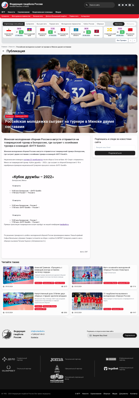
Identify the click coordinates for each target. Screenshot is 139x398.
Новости (11, 12)
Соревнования (24, 12)
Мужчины (119, 24)
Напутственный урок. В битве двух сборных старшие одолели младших (51, 294)
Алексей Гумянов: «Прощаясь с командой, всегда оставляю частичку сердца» (48, 269)
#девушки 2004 (21, 116)
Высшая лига (38, 16)
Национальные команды (42, 12)
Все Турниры (122, 40)
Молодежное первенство (21, 16)
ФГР (3, 12)
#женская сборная (110, 283)
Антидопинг (85, 16)
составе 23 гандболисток (33, 160)
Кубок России (89, 24)
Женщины (130, 24)
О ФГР (77, 394)
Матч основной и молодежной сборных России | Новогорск (116, 268)
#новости (9, 116)
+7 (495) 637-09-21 (38, 334)
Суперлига (5, 16)
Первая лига (74, 16)
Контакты (34, 337)
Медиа (58, 12)
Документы (123, 394)
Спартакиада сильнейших (13, 24)
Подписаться (114, 153)
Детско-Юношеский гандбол (56, 16)
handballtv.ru (64, 224)
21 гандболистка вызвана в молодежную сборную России (116, 294)
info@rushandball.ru (38, 331)
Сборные (100, 24)
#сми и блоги (59, 283)
